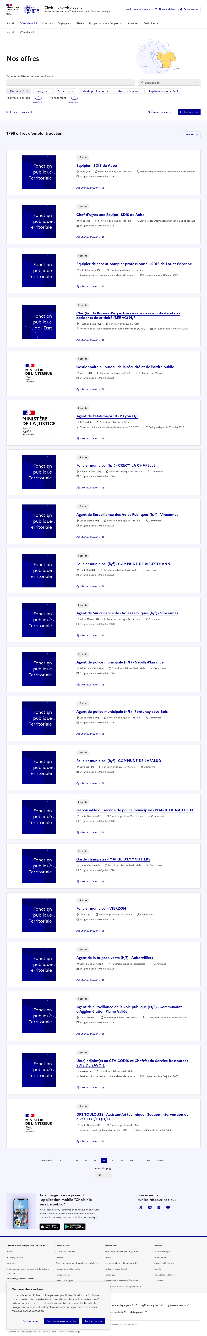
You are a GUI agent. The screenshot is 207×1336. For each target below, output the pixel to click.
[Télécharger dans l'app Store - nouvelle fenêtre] (49, 1226)
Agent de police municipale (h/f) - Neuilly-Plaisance (120, 662)
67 (113, 1160)
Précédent (47, 1160)
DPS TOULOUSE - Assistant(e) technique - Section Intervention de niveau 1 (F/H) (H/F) (132, 1117)
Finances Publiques (64, 1280)
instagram (150, 1207)
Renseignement (160, 1257)
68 (122, 1160)
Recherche (158, 1245)
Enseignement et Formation (68, 1269)
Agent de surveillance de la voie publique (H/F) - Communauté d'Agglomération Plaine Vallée (129, 1009)
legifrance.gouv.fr (150, 1305)
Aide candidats (167, 9)
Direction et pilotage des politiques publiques (76, 1263)
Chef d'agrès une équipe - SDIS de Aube (110, 214)
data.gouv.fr (137, 1312)
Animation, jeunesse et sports (20, 1278)
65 (95, 1160)
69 (131, 1160)
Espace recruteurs (140, 9)
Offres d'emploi (28, 23)
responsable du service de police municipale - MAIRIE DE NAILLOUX (135, 810)
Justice (107, 1257)
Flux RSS (190, 134)
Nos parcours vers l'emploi (103, 23)
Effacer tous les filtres (23, 112)
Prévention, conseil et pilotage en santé (122, 1286)
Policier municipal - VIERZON (101, 908)
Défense (59, 1257)
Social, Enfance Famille (164, 1274)
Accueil (10, 23)
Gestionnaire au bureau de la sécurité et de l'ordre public (125, 367)
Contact (114, 1324)
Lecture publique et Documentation (121, 1263)
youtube (168, 1207)
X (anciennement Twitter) (141, 1207)
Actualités (132, 23)
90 (148, 1160)
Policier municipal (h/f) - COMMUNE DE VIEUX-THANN (123, 564)
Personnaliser (30, 1321)
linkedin (159, 1207)
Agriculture (11, 1263)
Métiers (80, 23)
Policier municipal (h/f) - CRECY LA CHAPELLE (115, 465)
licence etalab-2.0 (69, 1331)
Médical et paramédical (115, 1269)
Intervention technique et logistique (121, 1251)
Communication (63, 1245)
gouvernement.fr (177, 1305)
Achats (9, 1251)
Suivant (160, 1160)
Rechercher (191, 112)
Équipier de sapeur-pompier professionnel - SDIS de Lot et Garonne (134, 264)
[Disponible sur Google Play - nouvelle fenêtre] (75, 1226)
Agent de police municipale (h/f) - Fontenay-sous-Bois (122, 711)
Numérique (109, 1274)
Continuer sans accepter (61, 1321)
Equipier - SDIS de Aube (96, 165)
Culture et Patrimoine (65, 1251)
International (110, 1245)
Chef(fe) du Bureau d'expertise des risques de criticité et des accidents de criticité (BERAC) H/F (128, 315)
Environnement (62, 1274)
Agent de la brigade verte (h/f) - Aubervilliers (114, 957)
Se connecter (191, 9)
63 (77, 1160)
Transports (158, 1280)
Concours (47, 23)
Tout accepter (93, 1321)
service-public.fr (114, 1312)
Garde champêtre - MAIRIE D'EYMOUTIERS (113, 859)
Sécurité (157, 1269)
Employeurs (64, 23)
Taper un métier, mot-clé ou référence (29, 76)
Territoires (149, 23)
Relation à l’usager (161, 1251)
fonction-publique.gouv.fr (119, 1305)
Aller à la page (103, 1168)
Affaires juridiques (14, 1257)
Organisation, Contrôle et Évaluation (121, 1280)
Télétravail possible (18, 98)
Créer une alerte (161, 112)
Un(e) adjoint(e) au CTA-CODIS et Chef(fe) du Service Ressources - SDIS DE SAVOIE (133, 1063)
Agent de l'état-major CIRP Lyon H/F (107, 416)
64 (86, 1160)
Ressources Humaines (163, 1263)
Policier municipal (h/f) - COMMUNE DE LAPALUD (118, 760)
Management (58, 98)
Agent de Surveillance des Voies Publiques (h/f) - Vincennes (127, 514)
